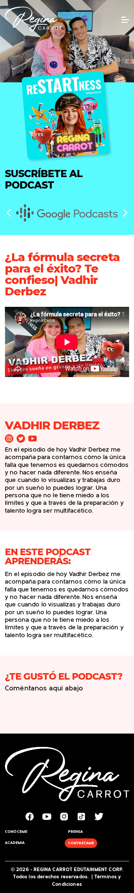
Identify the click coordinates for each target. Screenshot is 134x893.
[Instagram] (9, 438)
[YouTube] (32, 438)
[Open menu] (125, 20)
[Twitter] (21, 438)
